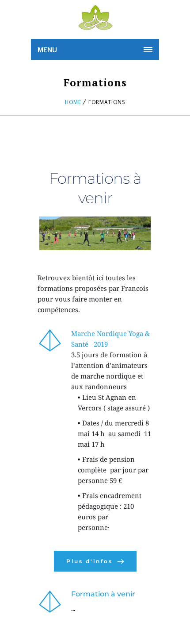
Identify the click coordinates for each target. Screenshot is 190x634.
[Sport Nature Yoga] (95, 17)
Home (73, 102)
